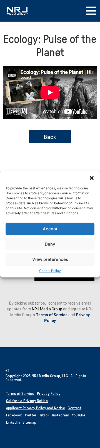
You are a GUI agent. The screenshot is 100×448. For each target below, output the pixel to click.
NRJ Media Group (47, 309)
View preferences (50, 259)
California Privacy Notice (27, 400)
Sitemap (29, 422)
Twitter (31, 415)
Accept (50, 228)
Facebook (14, 415)
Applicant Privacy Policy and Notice (35, 407)
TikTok (44, 415)
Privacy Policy (48, 393)
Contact (74, 407)
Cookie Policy (50, 271)
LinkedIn (13, 422)
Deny (50, 244)
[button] (91, 177)
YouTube (78, 415)
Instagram (60, 415)
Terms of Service (52, 315)
